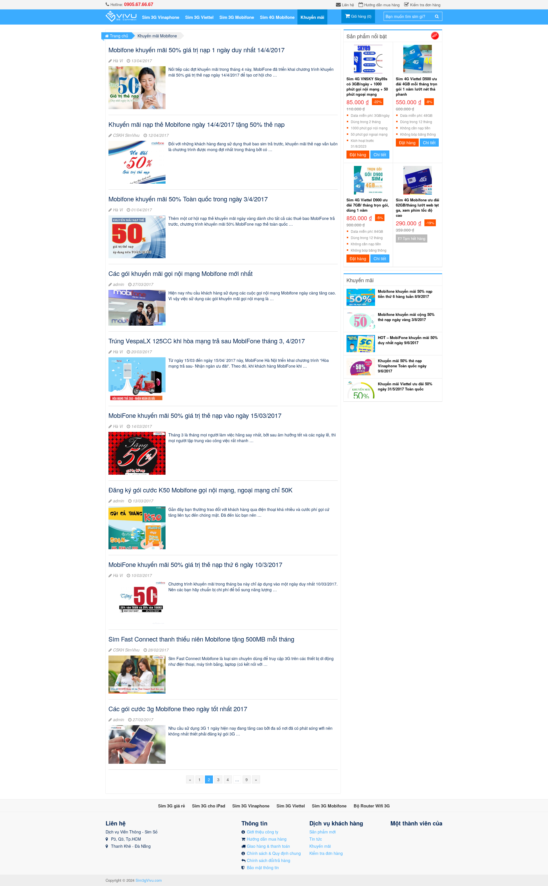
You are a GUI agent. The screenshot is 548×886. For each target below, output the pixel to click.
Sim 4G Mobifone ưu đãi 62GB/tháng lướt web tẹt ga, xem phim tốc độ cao (417, 207)
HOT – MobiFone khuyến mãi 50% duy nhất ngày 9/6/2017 (408, 340)
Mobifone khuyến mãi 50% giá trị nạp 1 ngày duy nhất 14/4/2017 (196, 49)
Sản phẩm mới (322, 832)
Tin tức (315, 839)
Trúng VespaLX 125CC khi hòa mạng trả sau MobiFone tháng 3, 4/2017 (206, 340)
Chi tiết (380, 154)
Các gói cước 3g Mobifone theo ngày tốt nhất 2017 (177, 708)
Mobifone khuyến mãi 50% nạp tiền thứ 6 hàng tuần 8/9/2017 (405, 294)
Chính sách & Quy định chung (274, 853)
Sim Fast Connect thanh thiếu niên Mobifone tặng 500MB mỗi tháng (201, 638)
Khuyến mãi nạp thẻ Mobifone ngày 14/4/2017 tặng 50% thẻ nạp (196, 124)
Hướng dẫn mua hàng (267, 839)
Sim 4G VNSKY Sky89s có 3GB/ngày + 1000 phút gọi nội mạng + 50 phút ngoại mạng (367, 86)
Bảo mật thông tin (263, 867)
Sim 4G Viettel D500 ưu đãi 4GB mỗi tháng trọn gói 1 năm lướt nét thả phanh (416, 86)
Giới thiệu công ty (262, 832)
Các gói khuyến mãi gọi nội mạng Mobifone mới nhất (180, 273)
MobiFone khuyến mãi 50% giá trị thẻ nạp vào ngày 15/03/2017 (194, 415)
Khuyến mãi (320, 846)
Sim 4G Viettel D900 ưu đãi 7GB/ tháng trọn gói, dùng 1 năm (367, 205)
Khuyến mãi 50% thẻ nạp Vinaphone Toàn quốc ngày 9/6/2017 (402, 366)
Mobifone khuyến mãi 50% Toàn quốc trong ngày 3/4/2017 (188, 198)
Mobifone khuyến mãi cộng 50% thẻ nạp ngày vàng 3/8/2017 (406, 317)
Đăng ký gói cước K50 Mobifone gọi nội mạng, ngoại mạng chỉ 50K (200, 489)
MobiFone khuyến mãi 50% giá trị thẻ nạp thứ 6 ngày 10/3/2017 (195, 564)
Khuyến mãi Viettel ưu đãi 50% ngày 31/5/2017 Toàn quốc (405, 386)
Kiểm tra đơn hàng (326, 853)
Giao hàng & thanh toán (268, 846)
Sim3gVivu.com (149, 880)
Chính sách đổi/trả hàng (268, 860)
